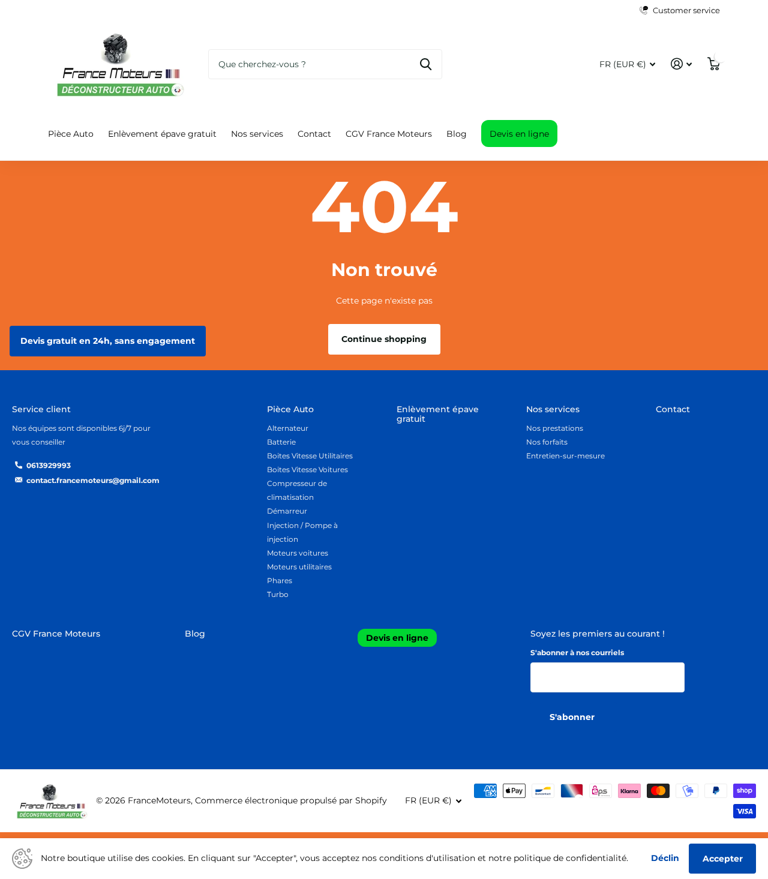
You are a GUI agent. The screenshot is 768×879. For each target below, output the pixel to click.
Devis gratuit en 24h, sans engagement (107, 340)
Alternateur (287, 428)
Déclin (665, 858)
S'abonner (573, 717)
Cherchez (425, 64)
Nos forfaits (547, 441)
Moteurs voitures (297, 552)
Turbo (278, 594)
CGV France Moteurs (389, 133)
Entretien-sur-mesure (565, 455)
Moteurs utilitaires (299, 566)
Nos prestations (554, 428)
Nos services (257, 133)
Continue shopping (384, 339)
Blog (456, 133)
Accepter (723, 858)
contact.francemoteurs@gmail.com (93, 480)
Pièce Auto (71, 133)
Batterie (281, 441)
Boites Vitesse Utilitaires (310, 455)
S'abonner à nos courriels (577, 652)
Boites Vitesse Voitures (307, 469)
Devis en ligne (519, 133)
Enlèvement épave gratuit (162, 133)
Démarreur (287, 510)
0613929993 (48, 465)
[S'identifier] (681, 63)
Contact (314, 133)
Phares (279, 580)
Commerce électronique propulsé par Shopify (291, 800)
